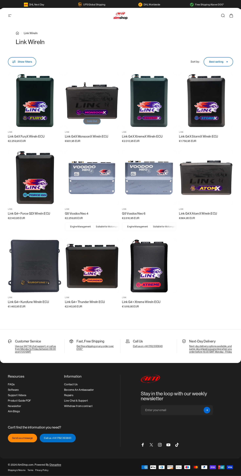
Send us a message (22, 438)
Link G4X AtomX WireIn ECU (198, 213)
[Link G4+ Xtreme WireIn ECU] (149, 266)
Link (10, 132)
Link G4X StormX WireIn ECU (198, 136)
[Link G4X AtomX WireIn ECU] (206, 178)
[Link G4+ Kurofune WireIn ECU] (35, 266)
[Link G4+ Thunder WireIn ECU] (92, 266)
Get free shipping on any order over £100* (95, 347)
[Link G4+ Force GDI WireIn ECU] (35, 178)
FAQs (11, 384)
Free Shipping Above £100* (209, 4)
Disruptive (55, 464)
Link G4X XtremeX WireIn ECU (142, 136)
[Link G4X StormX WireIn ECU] (206, 100)
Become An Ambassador (79, 389)
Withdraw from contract (78, 405)
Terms (30, 470)
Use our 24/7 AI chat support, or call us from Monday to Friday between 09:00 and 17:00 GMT (35, 349)
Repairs (68, 395)
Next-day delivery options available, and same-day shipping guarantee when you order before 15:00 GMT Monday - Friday (210, 349)
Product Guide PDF (19, 400)
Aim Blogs (14, 411)
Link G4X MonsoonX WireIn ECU (86, 136)
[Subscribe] (207, 410)
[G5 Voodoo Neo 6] (149, 178)
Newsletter (14, 405)
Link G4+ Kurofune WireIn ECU (28, 302)
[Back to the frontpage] (17, 33)
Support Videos (17, 395)
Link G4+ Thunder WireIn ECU (85, 302)
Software (13, 389)
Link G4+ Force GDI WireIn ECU (29, 213)
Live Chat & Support (76, 400)
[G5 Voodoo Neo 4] (92, 178)
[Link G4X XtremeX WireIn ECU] (149, 100)
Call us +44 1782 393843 (57, 438)
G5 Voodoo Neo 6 (133, 213)
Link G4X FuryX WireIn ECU (26, 136)
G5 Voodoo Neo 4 (76, 213)
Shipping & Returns (17, 470)
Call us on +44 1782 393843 (148, 346)
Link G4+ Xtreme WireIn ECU (141, 302)
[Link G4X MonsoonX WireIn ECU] (92, 100)
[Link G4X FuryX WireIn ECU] (35, 100)
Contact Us (71, 384)
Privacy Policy (41, 470)
